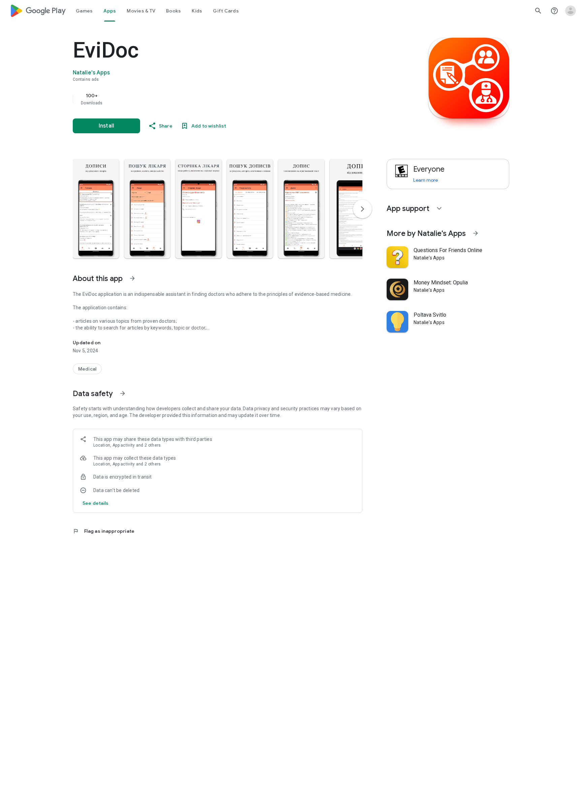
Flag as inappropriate (103, 531)
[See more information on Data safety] (123, 393)
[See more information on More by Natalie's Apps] (475, 233)
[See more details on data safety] (95, 503)
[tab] (84, 11)
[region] (207, 99)
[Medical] (87, 369)
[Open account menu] (570, 11)
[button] (96, 208)
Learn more (425, 180)
